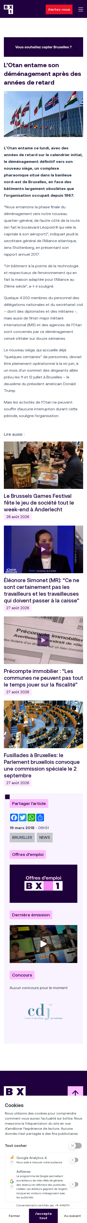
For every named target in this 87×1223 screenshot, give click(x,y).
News (44, 837)
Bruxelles (22, 837)
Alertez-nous (59, 9)
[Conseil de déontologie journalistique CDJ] (43, 1012)
